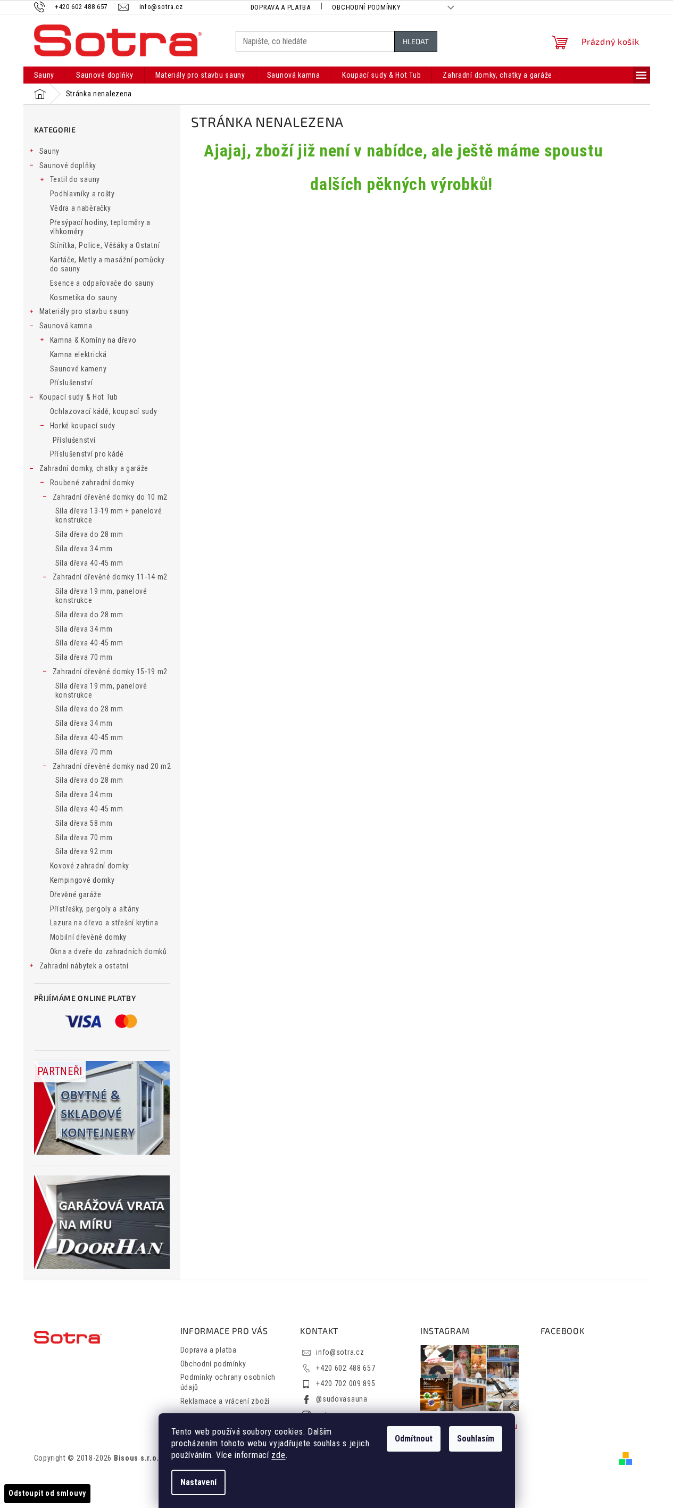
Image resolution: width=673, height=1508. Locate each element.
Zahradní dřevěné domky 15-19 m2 (110, 671)
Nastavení (198, 1482)
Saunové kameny (78, 368)
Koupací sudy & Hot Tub (78, 397)
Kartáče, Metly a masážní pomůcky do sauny (107, 264)
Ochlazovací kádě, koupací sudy (103, 411)
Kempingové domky (82, 880)
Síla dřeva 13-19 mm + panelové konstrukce (108, 515)
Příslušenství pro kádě (87, 454)
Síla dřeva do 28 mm (89, 534)
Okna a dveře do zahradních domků (108, 951)
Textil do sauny (75, 179)
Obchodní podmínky (366, 7)
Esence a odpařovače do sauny (102, 283)
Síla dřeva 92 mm (84, 851)
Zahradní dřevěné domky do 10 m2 (110, 497)
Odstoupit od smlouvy (47, 1493)
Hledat (416, 41)
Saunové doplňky (68, 165)
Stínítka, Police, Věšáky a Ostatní (105, 245)
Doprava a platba (281, 7)
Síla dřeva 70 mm (84, 657)
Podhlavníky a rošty (82, 193)
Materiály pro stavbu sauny (84, 311)
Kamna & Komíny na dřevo (93, 340)
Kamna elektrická (78, 354)
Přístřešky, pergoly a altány (95, 909)
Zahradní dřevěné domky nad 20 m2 (112, 766)
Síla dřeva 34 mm (84, 548)
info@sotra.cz (340, 1352)
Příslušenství (71, 382)
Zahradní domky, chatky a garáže (94, 468)
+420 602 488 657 (345, 1368)
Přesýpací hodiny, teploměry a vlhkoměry (100, 227)
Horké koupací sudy (83, 425)
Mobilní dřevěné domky (88, 937)
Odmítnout (414, 1439)
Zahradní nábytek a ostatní (84, 966)
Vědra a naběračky (80, 208)
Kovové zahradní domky (90, 865)
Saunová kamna (66, 325)
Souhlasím (475, 1439)
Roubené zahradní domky (92, 482)
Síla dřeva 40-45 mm (89, 563)
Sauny (49, 151)
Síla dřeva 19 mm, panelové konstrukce (101, 595)
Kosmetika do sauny (84, 297)
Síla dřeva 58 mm (84, 823)
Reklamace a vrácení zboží (225, 1401)
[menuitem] (44, 75)
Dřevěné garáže (76, 894)
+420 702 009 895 (345, 1383)
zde (278, 1455)
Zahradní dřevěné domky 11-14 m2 (110, 577)
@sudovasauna (341, 1399)
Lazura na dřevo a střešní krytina (104, 922)
